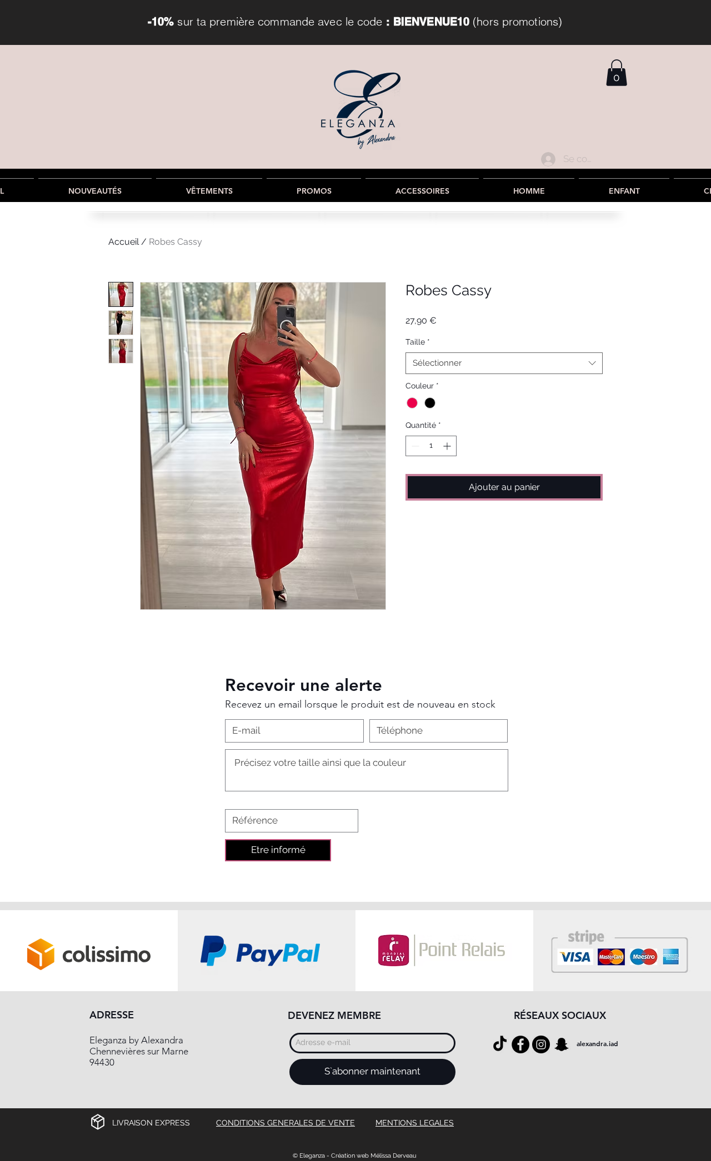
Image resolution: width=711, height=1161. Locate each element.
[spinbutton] (431, 446)
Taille (417, 341)
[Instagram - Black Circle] (541, 1044)
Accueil (123, 241)
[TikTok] (500, 1044)
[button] (616, 72)
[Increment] (448, 446)
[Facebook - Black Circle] (520, 1044)
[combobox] (504, 363)
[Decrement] (414, 446)
